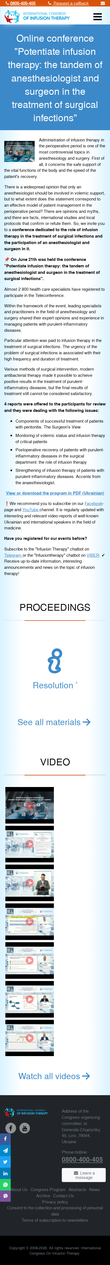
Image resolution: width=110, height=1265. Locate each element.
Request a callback (70, 3)
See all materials (49, 721)
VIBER (93, 555)
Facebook (93, 503)
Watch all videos (49, 1075)
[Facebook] (10, 1128)
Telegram (13, 555)
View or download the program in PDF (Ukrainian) (55, 493)
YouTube (30, 509)
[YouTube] (24, 1128)
